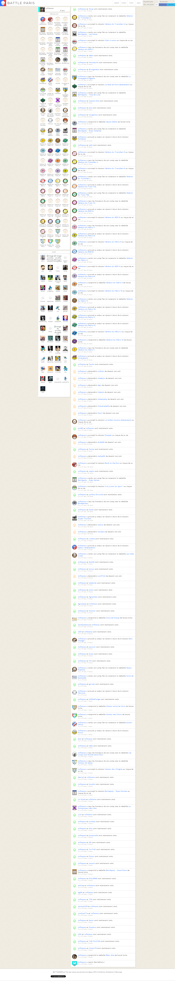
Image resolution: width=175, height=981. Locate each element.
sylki (90, 145)
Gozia (91, 654)
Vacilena (101, 532)
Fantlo (91, 364)
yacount (92, 647)
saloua (100, 525)
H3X (79, 934)
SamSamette (83, 625)
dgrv (99, 385)
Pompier (108, 435)
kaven (91, 510)
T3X (90, 899)
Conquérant (83, 358)
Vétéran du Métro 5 (114, 283)
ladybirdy (92, 583)
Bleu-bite (110, 955)
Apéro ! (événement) (86, 548)
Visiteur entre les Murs (115, 706)
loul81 (80, 428)
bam (79, 739)
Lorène (92, 539)
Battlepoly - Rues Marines (116, 791)
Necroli (81, 777)
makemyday (102, 399)
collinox (101, 371)
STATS (124, 3)
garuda (92, 684)
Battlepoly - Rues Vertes (88, 480)
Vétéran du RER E (112, 217)
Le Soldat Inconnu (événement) (118, 420)
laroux (91, 569)
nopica (91, 471)
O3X (80, 632)
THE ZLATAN (94, 941)
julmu (91, 590)
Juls (80, 814)
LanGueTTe (83, 913)
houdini (92, 784)
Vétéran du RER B (85, 252)
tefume (81, 885)
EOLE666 (93, 878)
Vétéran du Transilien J (88, 162)
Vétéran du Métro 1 (86, 350)
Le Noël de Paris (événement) (117, 85)
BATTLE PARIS (21, 3)
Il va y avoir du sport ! (114, 486)
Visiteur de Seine (85, 763)
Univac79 (93, 948)
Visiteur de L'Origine (113, 769)
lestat (91, 920)
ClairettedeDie (104, 406)
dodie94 (101, 442)
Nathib (91, 562)
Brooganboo (94, 69)
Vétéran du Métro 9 (86, 236)
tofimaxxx (50, 8)
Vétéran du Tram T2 (86, 203)
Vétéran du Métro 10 (87, 309)
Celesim (101, 392)
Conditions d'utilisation (106, 972)
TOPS (131, 3)
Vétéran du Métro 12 (86, 325)
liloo (90, 828)
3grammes (82, 604)
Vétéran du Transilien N (115, 168)
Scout (80, 733)
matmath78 (83, 906)
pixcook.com (83, 972)
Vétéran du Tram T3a (87, 187)
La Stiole (82, 799)
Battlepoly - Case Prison (116, 870)
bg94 (80, 892)
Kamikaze (82, 139)
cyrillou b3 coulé (96, 495)
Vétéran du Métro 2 (113, 332)
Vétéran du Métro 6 (113, 242)
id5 (90, 842)
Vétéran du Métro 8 (86, 276)
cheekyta (101, 378)
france (91, 449)
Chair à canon (110, 40)
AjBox (91, 55)
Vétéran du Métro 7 (86, 227)
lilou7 (100, 413)
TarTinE (92, 849)
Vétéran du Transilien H (115, 24)
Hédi (91, 746)
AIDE (139, 3)
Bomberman (83, 503)
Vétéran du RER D (86, 211)
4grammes (93, 597)
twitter (171, 4)
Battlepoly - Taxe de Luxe (89, 95)
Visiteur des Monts (114, 714)
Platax (91, 856)
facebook (162, 4)
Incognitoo (93, 115)
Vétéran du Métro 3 (86, 317)
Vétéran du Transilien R (115, 152)
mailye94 (101, 456)
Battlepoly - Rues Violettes (89, 131)
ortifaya (92, 821)
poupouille (93, 835)
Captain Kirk (94, 101)
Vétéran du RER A (112, 266)
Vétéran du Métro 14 (115, 340)
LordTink (101, 576)
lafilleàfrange (94, 699)
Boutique (119, 972)
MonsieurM (93, 62)
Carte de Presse (112, 618)
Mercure (81, 693)
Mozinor (92, 611)
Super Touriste (84, 519)
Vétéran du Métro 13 (113, 291)
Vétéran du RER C (85, 49)
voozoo (92, 863)
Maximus (92, 927)
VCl (90, 661)
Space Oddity (111, 122)
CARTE (116, 3)
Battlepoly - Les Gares (87, 34)
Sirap (91, 9)
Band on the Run (112, 463)
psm (90, 108)
